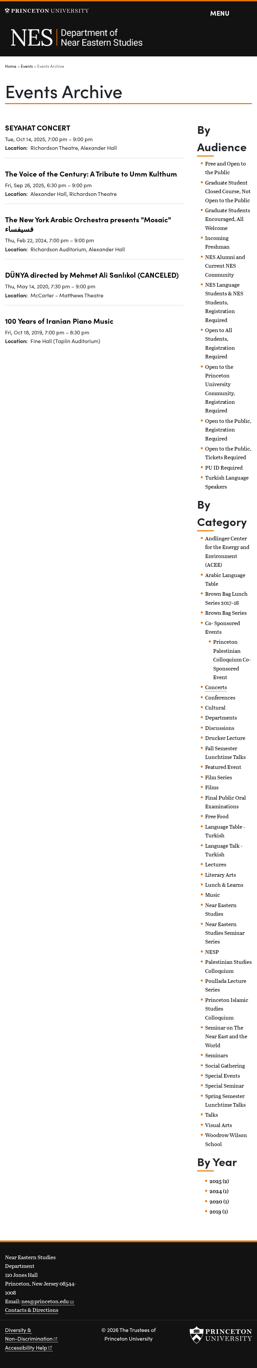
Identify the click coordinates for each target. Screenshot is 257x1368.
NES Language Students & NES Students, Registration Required (224, 302)
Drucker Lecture (225, 738)
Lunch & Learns (224, 884)
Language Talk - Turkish (223, 850)
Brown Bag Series (226, 612)
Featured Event (223, 767)
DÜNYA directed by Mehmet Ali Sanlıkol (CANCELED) (92, 274)
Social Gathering (225, 1065)
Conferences (220, 697)
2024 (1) (219, 1191)
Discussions (219, 728)
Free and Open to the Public (225, 168)
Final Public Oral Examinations (225, 802)
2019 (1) (218, 1211)
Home (10, 66)
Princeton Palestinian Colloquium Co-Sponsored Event (232, 659)
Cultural (215, 707)
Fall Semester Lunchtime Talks (225, 752)
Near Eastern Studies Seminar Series (225, 932)
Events (27, 66)
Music (212, 894)
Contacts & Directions (31, 1310)
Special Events (222, 1075)
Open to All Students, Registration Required (220, 343)
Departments (221, 717)
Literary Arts (220, 874)
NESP (212, 951)
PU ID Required (224, 467)
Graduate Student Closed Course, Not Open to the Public (228, 191)
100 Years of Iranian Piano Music (59, 320)
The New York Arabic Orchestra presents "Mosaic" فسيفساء (88, 224)
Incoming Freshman (217, 242)
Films (212, 787)
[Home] (76, 41)
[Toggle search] (248, 13)
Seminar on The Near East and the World (226, 1036)
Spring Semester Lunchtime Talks (225, 1100)
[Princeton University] (47, 11)
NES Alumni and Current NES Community (225, 265)
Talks (211, 1114)
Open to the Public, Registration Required (228, 429)
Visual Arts (218, 1125)
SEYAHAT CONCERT (37, 127)
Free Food (217, 816)
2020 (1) (219, 1201)
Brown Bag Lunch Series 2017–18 (226, 598)
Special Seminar (224, 1085)
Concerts (216, 687)
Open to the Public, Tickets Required (228, 453)
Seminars (216, 1055)
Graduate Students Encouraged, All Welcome (227, 219)
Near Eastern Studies (221, 909)
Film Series (218, 777)
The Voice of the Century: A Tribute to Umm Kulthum (91, 173)
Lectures (215, 864)
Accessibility (26, 1347)
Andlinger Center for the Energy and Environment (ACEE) (227, 551)
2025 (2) (219, 1181)
